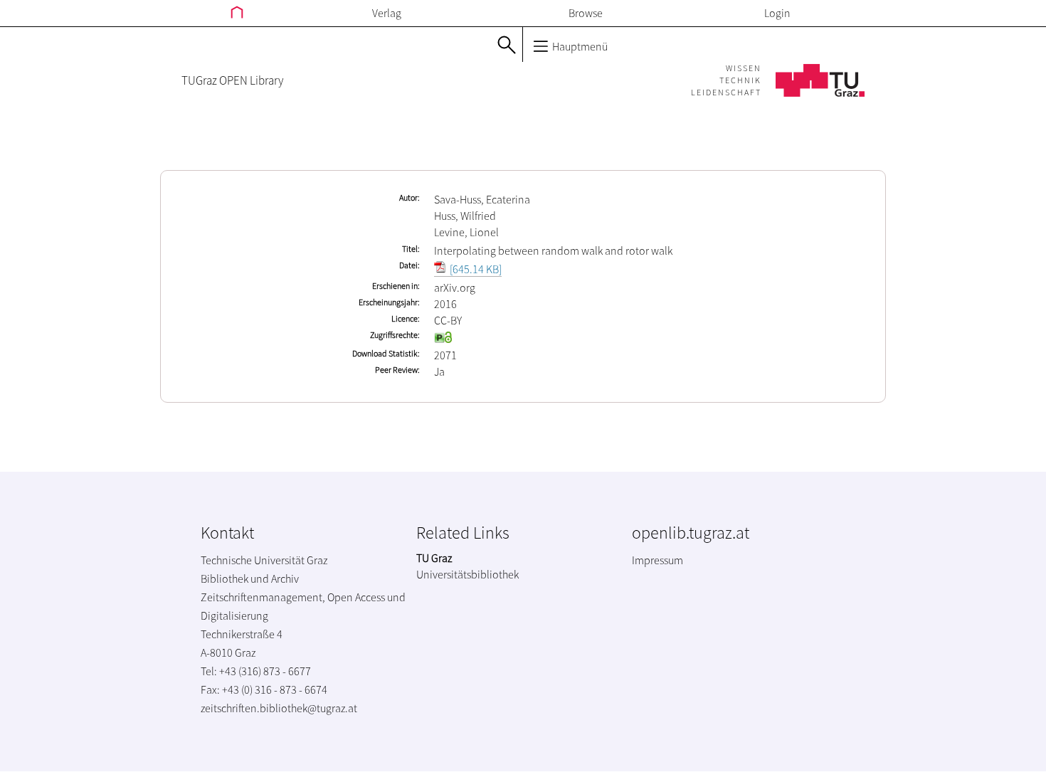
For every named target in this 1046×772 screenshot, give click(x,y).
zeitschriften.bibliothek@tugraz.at (279, 708)
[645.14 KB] (475, 269)
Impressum (657, 560)
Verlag (386, 13)
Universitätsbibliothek (467, 574)
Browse (586, 13)
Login (777, 13)
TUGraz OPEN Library (232, 80)
